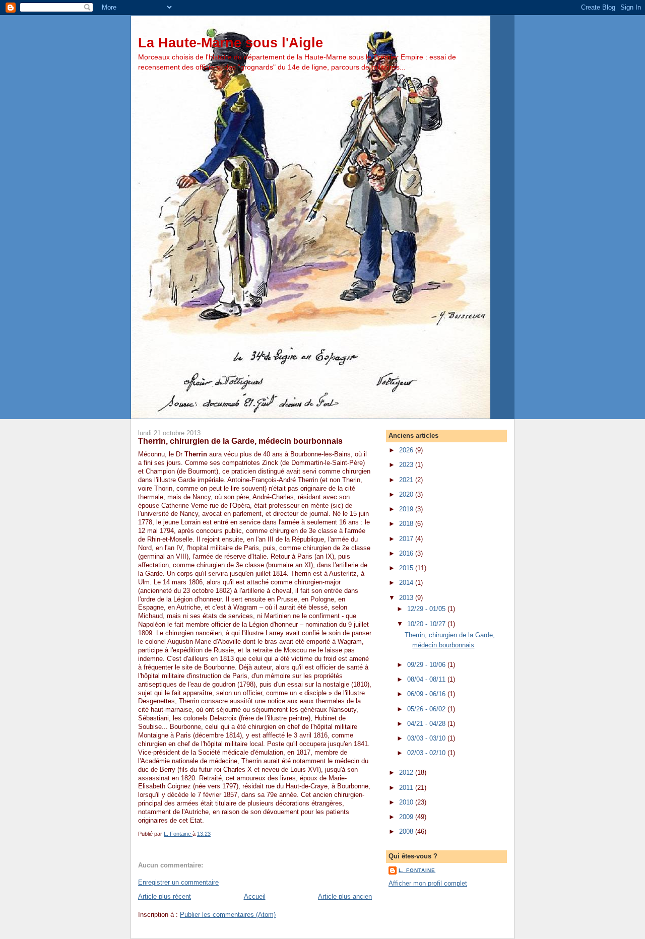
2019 (407, 509)
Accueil (255, 896)
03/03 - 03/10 (427, 738)
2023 (407, 464)
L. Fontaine (417, 870)
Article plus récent (164, 896)
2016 (407, 553)
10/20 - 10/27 (427, 624)
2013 (407, 597)
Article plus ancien (345, 896)
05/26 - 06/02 (427, 709)
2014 (407, 582)
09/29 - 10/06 (427, 664)
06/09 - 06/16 (427, 694)
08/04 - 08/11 (427, 679)
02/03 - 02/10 (427, 753)
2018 (407, 523)
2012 (407, 772)
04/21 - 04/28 (427, 723)
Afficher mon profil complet (428, 883)
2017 (407, 539)
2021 (407, 480)
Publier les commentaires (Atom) (228, 914)
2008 (407, 831)
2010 (407, 802)
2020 (407, 494)
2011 (407, 787)
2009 (407, 817)
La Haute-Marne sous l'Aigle (230, 42)
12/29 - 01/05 (427, 609)
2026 (407, 450)
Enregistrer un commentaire (178, 882)
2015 (407, 568)
